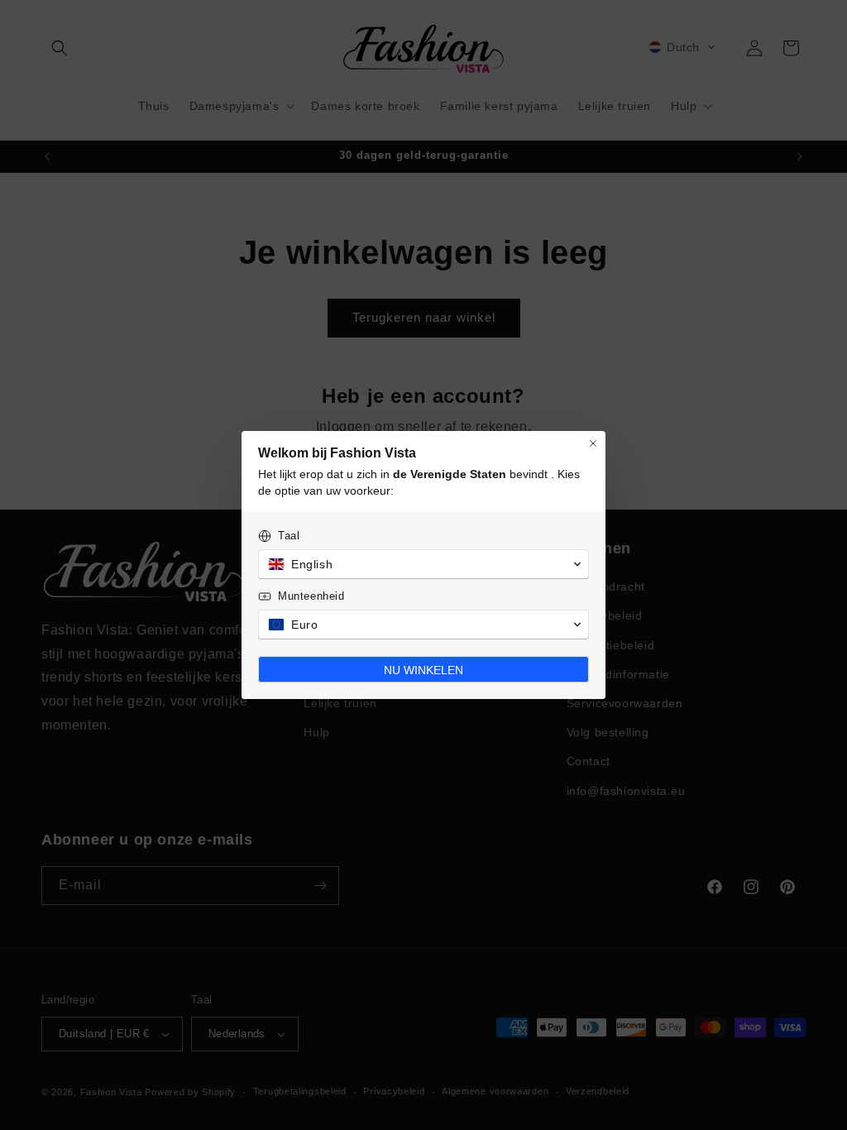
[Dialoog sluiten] (593, 443)
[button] (423, 564)
